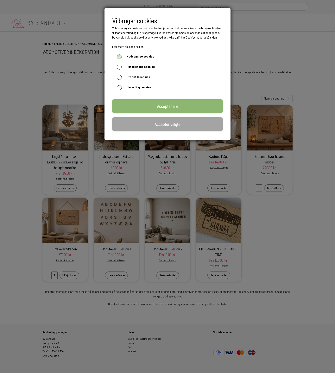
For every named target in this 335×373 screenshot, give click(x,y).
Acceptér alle (167, 106)
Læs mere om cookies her (127, 46)
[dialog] (167, 186)
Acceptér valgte (167, 124)
